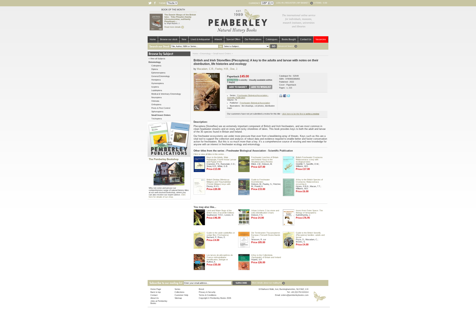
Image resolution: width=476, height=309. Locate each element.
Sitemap (178, 298)
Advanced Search (286, 46)
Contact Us (305, 39)
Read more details (172, 27)
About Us (154, 298)
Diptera (154, 69)
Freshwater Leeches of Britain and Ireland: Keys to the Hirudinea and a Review (264, 159)
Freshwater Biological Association (255, 103)
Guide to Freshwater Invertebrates (260, 180)
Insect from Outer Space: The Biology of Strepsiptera (309, 211)
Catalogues (271, 39)
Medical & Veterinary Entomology (166, 94)
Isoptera (155, 87)
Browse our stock (168, 39)
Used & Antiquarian (200, 39)
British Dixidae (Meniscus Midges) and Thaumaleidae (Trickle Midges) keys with (219, 181)
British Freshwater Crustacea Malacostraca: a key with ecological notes (309, 159)
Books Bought (289, 39)
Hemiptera (156, 80)
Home (153, 39)
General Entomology (160, 76)
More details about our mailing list (267, 283)
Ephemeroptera (158, 73)
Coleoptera (156, 66)
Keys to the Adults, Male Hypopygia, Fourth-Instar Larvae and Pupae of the (221, 159)
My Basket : (303, 3)
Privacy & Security (207, 292)
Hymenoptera (157, 83)
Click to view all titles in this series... (210, 154)
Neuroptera (156, 97)
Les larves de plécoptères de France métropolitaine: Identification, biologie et (220, 257)
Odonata (155, 101)
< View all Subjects (157, 58)
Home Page (155, 289)
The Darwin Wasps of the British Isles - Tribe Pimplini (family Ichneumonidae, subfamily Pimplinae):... (180, 18)
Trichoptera (156, 119)
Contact (153, 295)
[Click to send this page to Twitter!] (288, 96)
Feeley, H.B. (222, 68)
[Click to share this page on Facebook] (284, 96)
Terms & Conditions (207, 295)
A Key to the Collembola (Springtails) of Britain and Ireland (266, 256)
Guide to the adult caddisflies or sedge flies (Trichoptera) (221, 234)
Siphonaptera (157, 111)
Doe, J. (234, 68)
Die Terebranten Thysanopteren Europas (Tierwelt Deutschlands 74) (265, 235)
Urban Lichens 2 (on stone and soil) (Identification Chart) (265, 211)
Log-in (280, 3)
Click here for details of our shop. (167, 196)
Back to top (155, 292)
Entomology (205, 53)
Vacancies (321, 39)
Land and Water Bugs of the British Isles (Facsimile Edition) (220, 211)
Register (290, 3)
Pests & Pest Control (160, 108)
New (184, 39)
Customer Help (181, 295)
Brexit (201, 289)
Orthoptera (156, 104)
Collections (179, 292)
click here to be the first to (300, 114)
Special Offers (233, 39)
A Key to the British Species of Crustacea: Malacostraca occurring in (309, 181)
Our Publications (253, 39)
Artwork (218, 39)
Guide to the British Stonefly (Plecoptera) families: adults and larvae (310, 235)
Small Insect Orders (222, 53)
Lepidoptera (156, 90)
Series (177, 289)
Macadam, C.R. (205, 68)
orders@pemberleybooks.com (294, 295)
